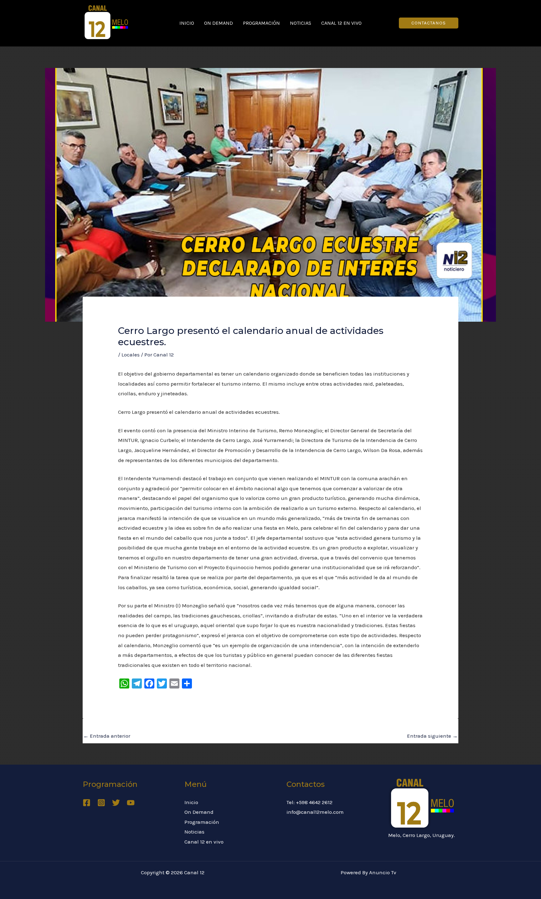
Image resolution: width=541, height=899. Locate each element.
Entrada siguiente (432, 736)
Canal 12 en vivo (341, 23)
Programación (261, 23)
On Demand (218, 23)
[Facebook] (86, 803)
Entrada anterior (106, 736)
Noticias (300, 23)
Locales (130, 354)
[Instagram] (101, 803)
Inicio (186, 23)
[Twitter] (116, 803)
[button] (428, 23)
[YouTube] (131, 803)
